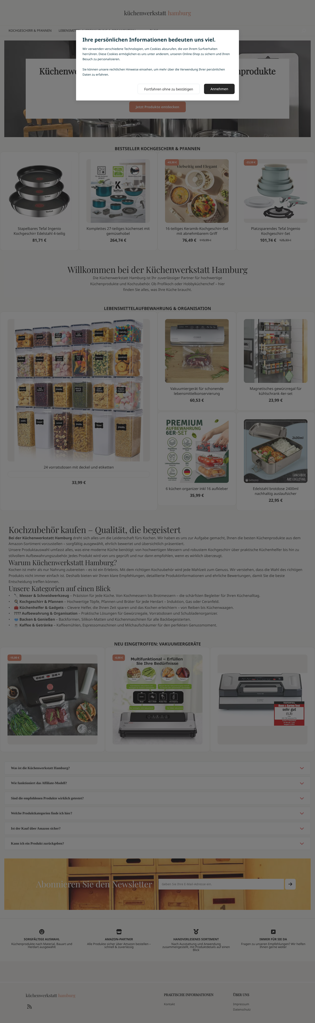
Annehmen (219, 89)
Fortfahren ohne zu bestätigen (168, 89)
